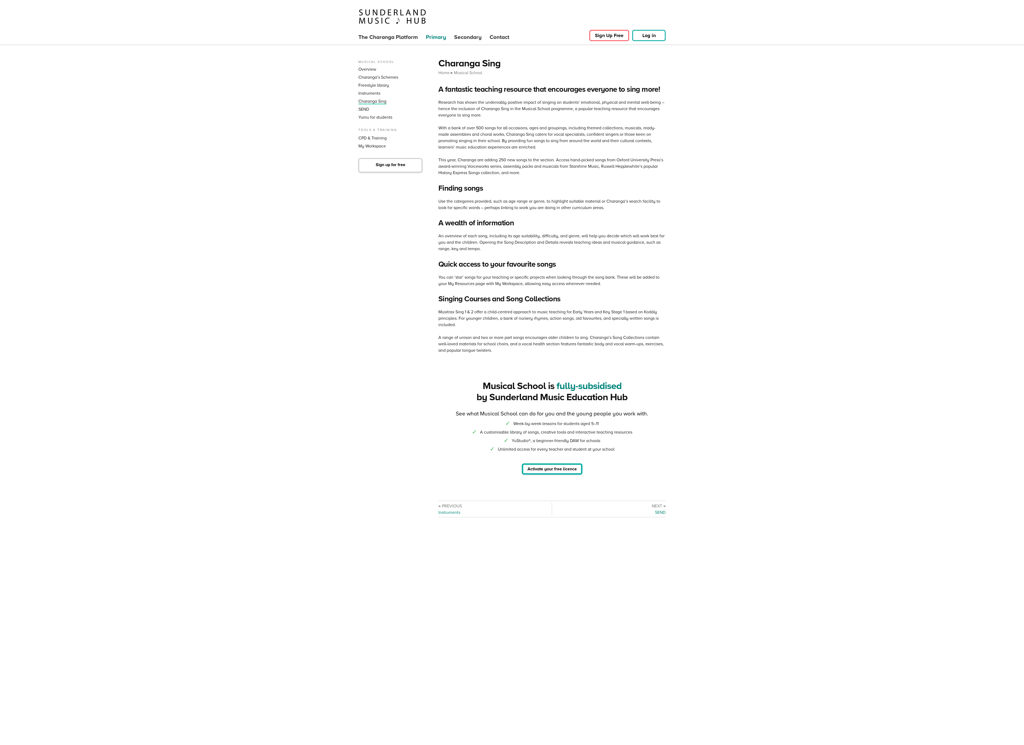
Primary (436, 37)
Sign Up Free (609, 35)
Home (444, 72)
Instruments (369, 93)
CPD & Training (372, 138)
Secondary (468, 37)
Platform (388, 37)
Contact (499, 37)
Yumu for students (375, 117)
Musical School (468, 72)
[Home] (392, 16)
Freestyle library (373, 85)
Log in (649, 35)
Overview (367, 69)
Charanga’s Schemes (378, 77)
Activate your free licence (552, 469)
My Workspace (372, 146)
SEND (363, 109)
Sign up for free (390, 165)
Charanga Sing (372, 101)
